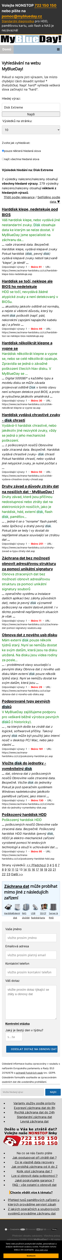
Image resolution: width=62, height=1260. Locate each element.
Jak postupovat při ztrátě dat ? (34, 1157)
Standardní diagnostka (18, 21)
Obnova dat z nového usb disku (29, 635)
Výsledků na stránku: (17, 121)
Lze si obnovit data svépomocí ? (34, 1176)
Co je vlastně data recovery (34, 1162)
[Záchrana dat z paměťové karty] (44, 907)
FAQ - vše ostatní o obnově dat (34, 1185)
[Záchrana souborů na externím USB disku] (17, 907)
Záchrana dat (16, 886)
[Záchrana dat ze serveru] (53, 907)
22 (4, 874)
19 (45, 869)
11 (13, 869)
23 (8, 874)
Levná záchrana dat (34, 1121)
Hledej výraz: (11, 98)
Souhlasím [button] (31, 1256)
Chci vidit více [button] (41, 1250)
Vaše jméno (13, 929)
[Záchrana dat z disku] (8, 907)
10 (9, 869)
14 (25, 869)
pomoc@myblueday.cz (22, 16)
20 (50, 869)
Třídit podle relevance (19, 197)
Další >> (17, 874)
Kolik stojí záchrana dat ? (34, 1171)
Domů (6, 49)
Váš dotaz (12, 980)
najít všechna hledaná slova (21, 159)
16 (33, 869)
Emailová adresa (17, 946)
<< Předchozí (36, 865)
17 (37, 869)
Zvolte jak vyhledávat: (16, 143)
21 (54, 869)
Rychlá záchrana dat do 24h (34, 1112)
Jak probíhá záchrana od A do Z (34, 1166)
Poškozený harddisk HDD (24, 814)
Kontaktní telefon (17, 963)
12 (16, 869)
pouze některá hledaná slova (22, 151)
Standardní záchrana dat (34, 1117)
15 (29, 869)
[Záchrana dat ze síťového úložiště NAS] (26, 907)
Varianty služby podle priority (34, 1103)
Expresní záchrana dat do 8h (34, 1108)
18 (41, 869)
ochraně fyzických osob (29, 1072)
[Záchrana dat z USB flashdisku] (35, 907)
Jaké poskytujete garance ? (34, 1180)
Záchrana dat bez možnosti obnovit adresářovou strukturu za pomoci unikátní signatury (29, 563)
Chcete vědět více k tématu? (31, 1192)
